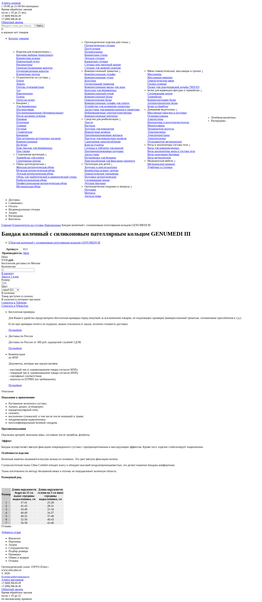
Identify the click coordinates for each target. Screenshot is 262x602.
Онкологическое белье (98, 99)
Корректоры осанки (28, 58)
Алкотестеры (155, 119)
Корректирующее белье (161, 99)
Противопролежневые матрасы (103, 135)
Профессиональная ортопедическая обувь (41, 183)
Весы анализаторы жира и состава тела (171, 151)
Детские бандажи (95, 183)
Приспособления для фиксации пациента (109, 160)
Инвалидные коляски (97, 131)
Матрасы (89, 192)
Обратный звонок (12, 22)
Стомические (24, 131)
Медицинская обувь (28, 186)
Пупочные (22, 122)
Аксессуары (91, 154)
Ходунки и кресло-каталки (100, 167)
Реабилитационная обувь (31, 180)
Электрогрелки (156, 138)
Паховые (21, 119)
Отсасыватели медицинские (164, 141)
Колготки (90, 80)
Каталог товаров (19, 38)
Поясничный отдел (28, 61)
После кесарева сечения (30, 115)
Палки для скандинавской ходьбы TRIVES (173, 87)
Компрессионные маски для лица (104, 87)
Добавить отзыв (11, 532)
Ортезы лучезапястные (30, 87)
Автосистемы (92, 196)
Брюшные (22, 135)
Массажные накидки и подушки (167, 112)
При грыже (23, 151)
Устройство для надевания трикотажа (107, 106)
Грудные (21, 128)
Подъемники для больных (100, 157)
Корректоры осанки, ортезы (101, 170)
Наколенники (24, 93)
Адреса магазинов (12, 579)
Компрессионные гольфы (99, 74)
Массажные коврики (160, 77)
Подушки (90, 189)
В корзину (7, 273)
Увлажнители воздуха (160, 128)
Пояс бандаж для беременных (34, 147)
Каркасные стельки (96, 61)
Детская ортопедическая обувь (34, 173)
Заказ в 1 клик (10, 276)
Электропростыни (158, 135)
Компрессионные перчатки (101, 115)
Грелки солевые (157, 83)
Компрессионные (26, 141)
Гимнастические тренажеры (101, 173)
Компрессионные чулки (99, 77)
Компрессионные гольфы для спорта (106, 103)
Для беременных (26, 106)
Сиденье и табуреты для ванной (103, 147)
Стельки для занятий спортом (102, 67)
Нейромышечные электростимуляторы (108, 112)
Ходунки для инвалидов (99, 128)
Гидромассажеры (157, 115)
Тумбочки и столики (160, 167)
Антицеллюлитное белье (162, 103)
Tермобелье (154, 96)
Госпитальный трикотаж (99, 83)
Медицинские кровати (161, 164)
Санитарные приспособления (102, 141)
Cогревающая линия (159, 93)
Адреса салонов (11, 2)
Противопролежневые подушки (104, 151)
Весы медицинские (159, 157)
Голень (20, 96)
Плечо (20, 80)
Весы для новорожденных (163, 147)
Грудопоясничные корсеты (32, 71)
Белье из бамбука (157, 106)
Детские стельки (94, 58)
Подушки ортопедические (100, 176)
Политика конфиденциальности (15, 576)
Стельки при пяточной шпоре (102, 64)
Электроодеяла (156, 131)
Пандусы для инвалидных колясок (105, 138)
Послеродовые (25, 109)
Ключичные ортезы (28, 74)
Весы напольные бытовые (163, 154)
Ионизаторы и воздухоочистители (168, 122)
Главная (6, 225)
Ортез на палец (25, 99)
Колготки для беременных (100, 90)
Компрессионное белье (98, 96)
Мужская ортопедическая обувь (35, 170)
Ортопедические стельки (99, 45)
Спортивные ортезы (28, 160)
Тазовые (21, 125)
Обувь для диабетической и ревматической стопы (46, 176)
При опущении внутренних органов (38, 138)
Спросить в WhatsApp (14, 305)
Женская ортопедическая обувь (35, 167)
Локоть (20, 83)
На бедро (21, 144)
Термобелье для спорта (30, 157)
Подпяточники (93, 51)
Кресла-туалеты (94, 144)
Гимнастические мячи (160, 80)
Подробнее (15, 330)
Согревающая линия (96, 180)
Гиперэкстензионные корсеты (34, 67)
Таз (18, 90)
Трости (88, 122)
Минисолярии (156, 125)
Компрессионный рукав (99, 93)
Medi (26, 253)
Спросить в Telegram (14, 302)
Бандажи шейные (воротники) (34, 54)
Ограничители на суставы (28, 225)
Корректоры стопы (95, 54)
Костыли (89, 125)
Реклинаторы (24, 64)
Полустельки (92, 48)
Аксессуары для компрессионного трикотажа (112, 109)
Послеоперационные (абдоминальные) (39, 112)
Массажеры (154, 74)
